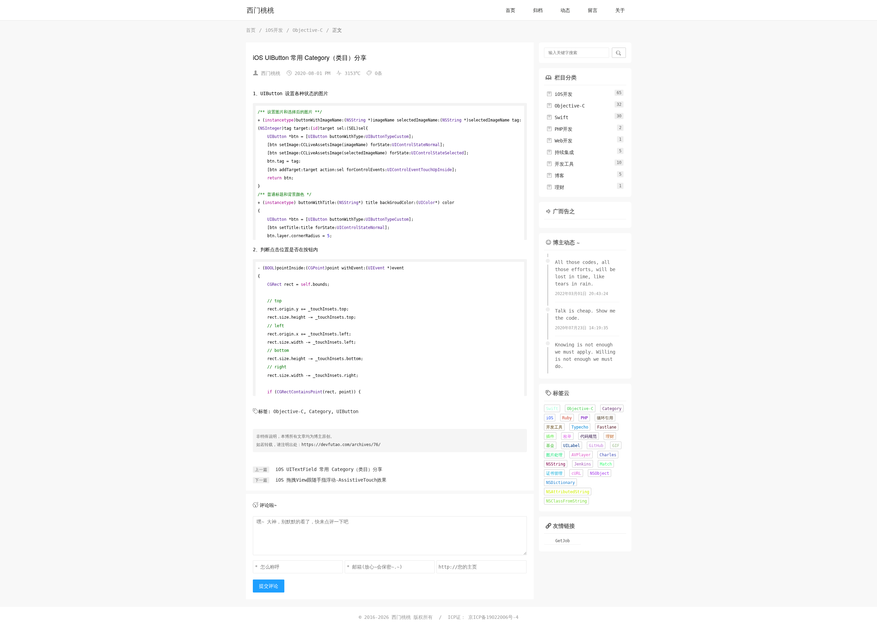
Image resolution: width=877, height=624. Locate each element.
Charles (608, 455)
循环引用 (605, 418)
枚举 (567, 436)
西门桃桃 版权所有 (413, 617)
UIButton (347, 411)
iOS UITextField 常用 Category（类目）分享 (328, 469)
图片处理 (554, 455)
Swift (557, 117)
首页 (510, 10)
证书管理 (554, 473)
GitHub (596, 445)
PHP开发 (559, 129)
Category (320, 411)
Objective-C (308, 30)
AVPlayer (581, 455)
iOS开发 (274, 30)
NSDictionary (560, 482)
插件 (550, 436)
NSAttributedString (567, 491)
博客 (555, 175)
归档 (538, 10)
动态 (565, 10)
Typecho (579, 427)
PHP (584, 418)
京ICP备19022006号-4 (493, 617)
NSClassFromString (566, 501)
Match (606, 464)
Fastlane (606, 427)
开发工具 (560, 164)
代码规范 (588, 436)
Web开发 (559, 140)
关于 (620, 10)
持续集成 (560, 152)
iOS (549, 418)
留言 (592, 10)
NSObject (599, 473)
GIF (615, 445)
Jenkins (582, 464)
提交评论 (268, 586)
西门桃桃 (260, 10)
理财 (555, 187)
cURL (576, 473)
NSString (555, 464)
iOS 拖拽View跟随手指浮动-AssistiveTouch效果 (330, 480)
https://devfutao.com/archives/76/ (341, 444)
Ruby (567, 418)
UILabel (571, 445)
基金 (550, 445)
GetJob (562, 540)
